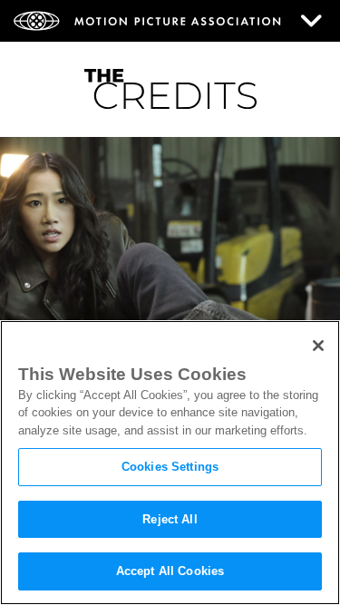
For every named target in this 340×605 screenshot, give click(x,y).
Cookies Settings (170, 466)
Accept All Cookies (170, 571)
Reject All (169, 519)
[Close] (318, 346)
